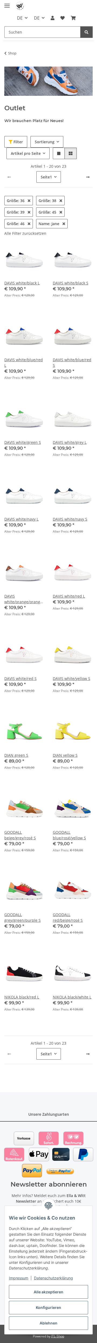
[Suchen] (86, 32)
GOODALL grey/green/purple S (22, 917)
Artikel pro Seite (26, 153)
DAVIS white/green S (22, 442)
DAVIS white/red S (20, 678)
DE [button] (20, 18)
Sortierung (44, 141)
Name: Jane (49, 223)
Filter (17, 141)
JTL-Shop (57, 1336)
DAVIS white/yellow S (71, 678)
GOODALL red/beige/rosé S (68, 917)
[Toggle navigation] (7, 3)
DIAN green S (16, 755)
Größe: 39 (16, 212)
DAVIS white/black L (22, 283)
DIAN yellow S (65, 755)
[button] (52, 18)
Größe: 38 (48, 200)
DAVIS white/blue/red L (23, 362)
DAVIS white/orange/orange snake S (23, 599)
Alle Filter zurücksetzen (25, 233)
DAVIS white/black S (70, 283)
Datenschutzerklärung (53, 1278)
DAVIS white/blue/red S (72, 362)
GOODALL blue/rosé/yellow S (69, 835)
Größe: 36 (16, 200)
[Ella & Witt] (20, 6)
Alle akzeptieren (48, 1292)
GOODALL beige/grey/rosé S (20, 835)
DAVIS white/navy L (21, 519)
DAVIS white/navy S (70, 519)
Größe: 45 (48, 212)
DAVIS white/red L (69, 596)
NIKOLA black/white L (72, 997)
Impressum (18, 1278)
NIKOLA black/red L (21, 997)
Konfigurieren (48, 1307)
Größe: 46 (16, 223)
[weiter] (88, 177)
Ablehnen (48, 1323)
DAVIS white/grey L (69, 442)
